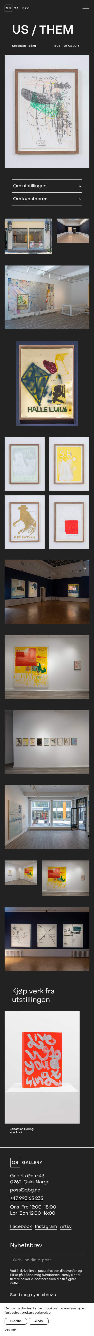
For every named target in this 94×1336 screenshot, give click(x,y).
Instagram (46, 1226)
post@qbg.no (25, 1190)
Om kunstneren (47, 199)
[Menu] (85, 8)
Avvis (38, 1321)
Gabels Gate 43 (27, 1176)
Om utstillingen (47, 186)
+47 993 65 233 (26, 1198)
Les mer (11, 1329)
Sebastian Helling (24, 46)
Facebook (21, 1226)
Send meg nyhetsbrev (33, 1294)
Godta (15, 1321)
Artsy (65, 1226)
